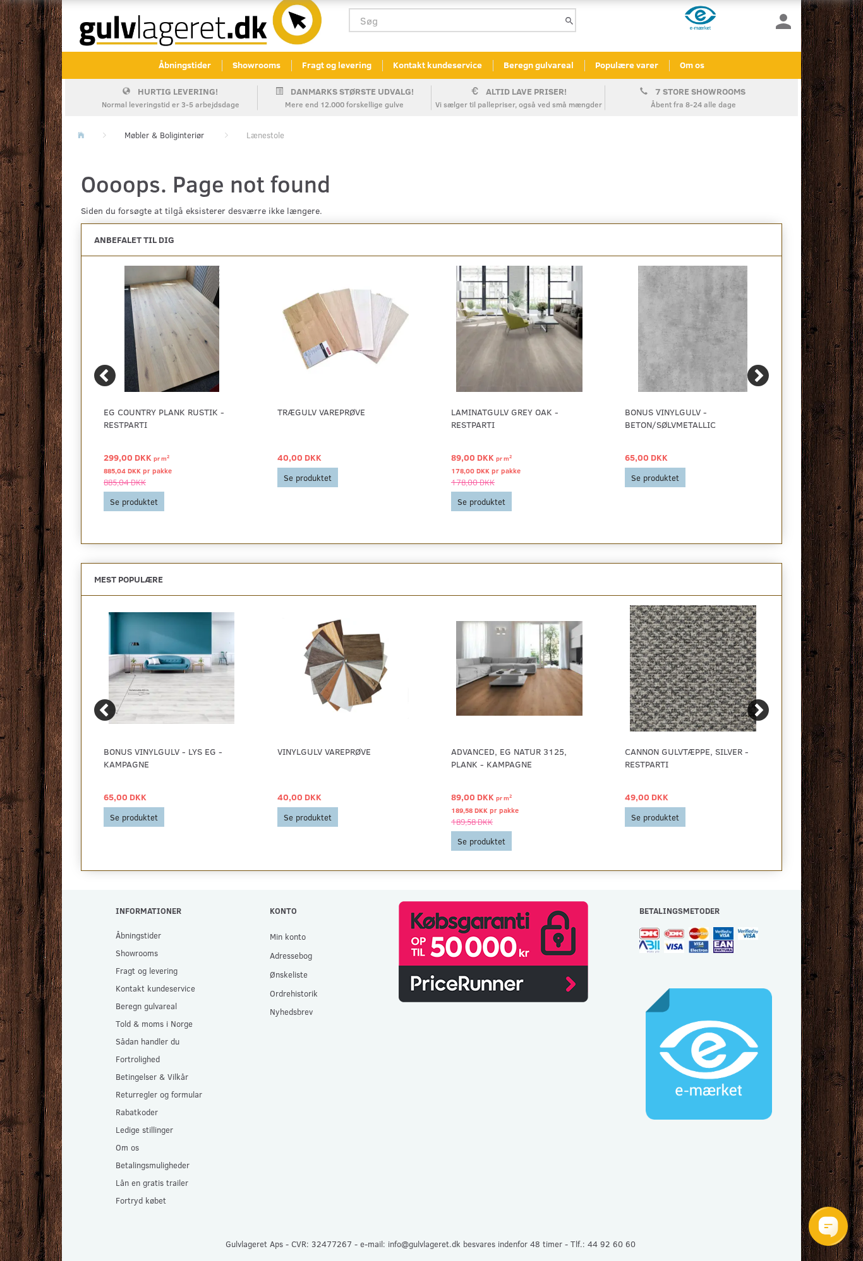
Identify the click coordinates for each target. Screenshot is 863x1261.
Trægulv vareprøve (321, 412)
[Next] (758, 375)
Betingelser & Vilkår (152, 1076)
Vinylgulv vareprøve (324, 751)
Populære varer (626, 65)
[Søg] (569, 20)
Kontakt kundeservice (437, 65)
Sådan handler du (147, 1041)
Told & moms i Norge (154, 1023)
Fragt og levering (336, 65)
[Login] (783, 20)
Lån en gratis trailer (152, 1182)
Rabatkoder (137, 1111)
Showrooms (256, 65)
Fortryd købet (141, 1200)
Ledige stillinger (144, 1129)
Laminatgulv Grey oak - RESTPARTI (504, 418)
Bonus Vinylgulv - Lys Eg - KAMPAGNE (163, 757)
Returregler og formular (159, 1094)
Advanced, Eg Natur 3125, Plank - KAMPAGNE (509, 757)
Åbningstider (185, 65)
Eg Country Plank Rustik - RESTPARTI (164, 418)
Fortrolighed (138, 1058)
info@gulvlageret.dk (424, 1243)
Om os (692, 65)
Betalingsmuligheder (153, 1164)
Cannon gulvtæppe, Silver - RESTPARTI (687, 757)
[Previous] (105, 375)
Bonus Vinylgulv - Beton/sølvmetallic (670, 418)
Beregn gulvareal (539, 65)
